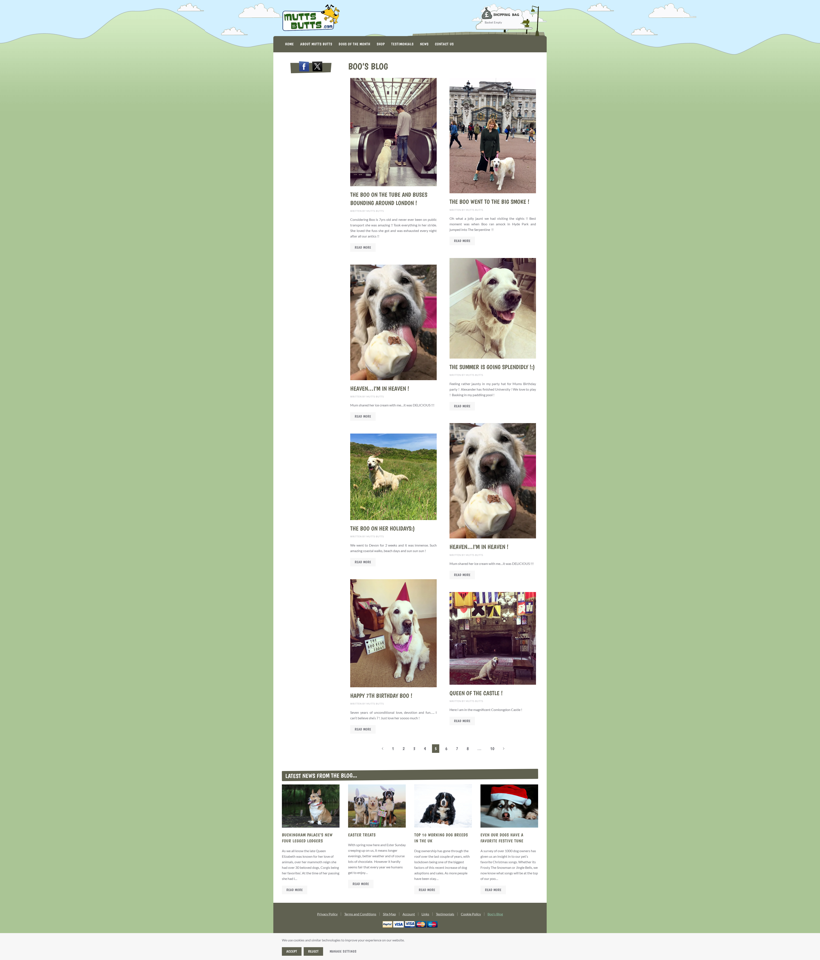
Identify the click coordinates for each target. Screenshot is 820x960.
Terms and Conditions (360, 914)
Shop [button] (381, 44)
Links (425, 914)
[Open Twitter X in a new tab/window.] (317, 67)
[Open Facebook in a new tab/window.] (304, 67)
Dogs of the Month (354, 44)
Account (409, 914)
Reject (313, 951)
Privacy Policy (327, 914)
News (424, 44)
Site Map (389, 914)
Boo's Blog (495, 914)
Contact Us (444, 44)
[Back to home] (311, 18)
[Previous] (382, 748)
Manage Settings (343, 951)
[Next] (503, 748)
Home (289, 44)
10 (492, 748)
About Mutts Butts (316, 44)
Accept (291, 951)
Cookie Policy (471, 914)
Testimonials (402, 44)
